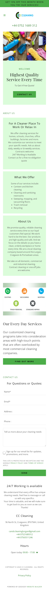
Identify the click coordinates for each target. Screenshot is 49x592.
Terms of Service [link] (35, 463)
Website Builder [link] (34, 587)
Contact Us (24, 94)
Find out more (24, 361)
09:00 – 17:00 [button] (29, 552)
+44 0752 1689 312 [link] (24, 25)
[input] (24, 391)
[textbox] (24, 437)
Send (24, 473)
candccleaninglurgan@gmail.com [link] (24, 531)
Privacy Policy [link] (16, 463)
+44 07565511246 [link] (24, 537)
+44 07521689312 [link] (24, 534)
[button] (5, 15)
